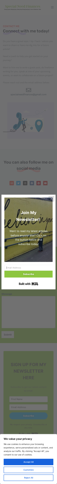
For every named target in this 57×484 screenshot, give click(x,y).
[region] (28, 459)
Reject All (28, 477)
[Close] (51, 199)
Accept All (28, 462)
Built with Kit (28, 283)
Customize (28, 470)
